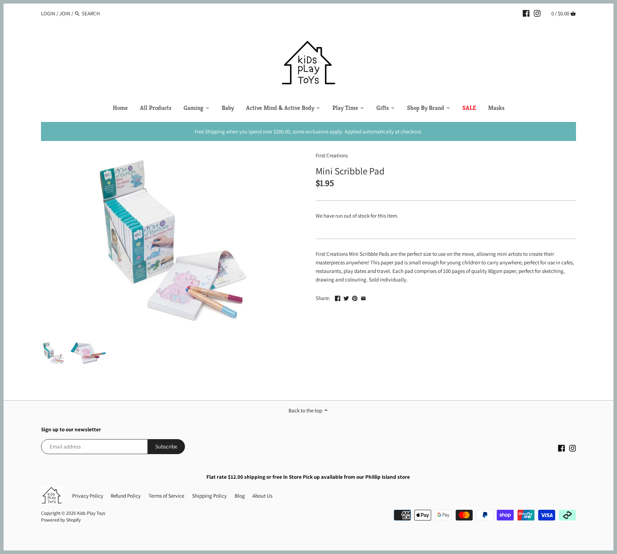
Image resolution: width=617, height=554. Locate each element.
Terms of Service (166, 495)
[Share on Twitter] (346, 297)
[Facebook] (526, 13)
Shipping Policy (209, 495)
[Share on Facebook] (337, 297)
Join (64, 13)
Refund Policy (126, 495)
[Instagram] (537, 13)
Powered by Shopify (61, 520)
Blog (240, 495)
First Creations (332, 155)
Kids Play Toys (91, 513)
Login (48, 13)
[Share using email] (363, 297)
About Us (262, 495)
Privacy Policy (87, 495)
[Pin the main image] (354, 297)
